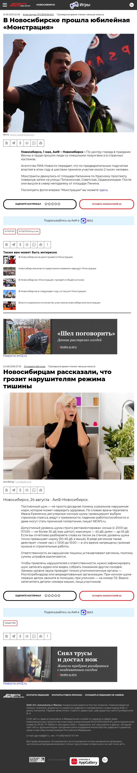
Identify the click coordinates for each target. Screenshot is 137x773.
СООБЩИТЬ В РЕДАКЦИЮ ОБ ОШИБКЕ (104, 695)
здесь (103, 190)
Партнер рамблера (57, 760)
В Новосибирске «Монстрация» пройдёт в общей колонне (51, 280)
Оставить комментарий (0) (106, 204)
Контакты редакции (37, 695)
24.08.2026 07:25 (12, 366)
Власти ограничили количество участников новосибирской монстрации (59, 302)
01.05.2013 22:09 (11, 14)
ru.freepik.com (23, 481)
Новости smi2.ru (15, 355)
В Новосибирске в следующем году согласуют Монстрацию (52, 291)
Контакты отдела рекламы (67, 695)
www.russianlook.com (22, 134)
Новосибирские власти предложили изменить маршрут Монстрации (57, 268)
